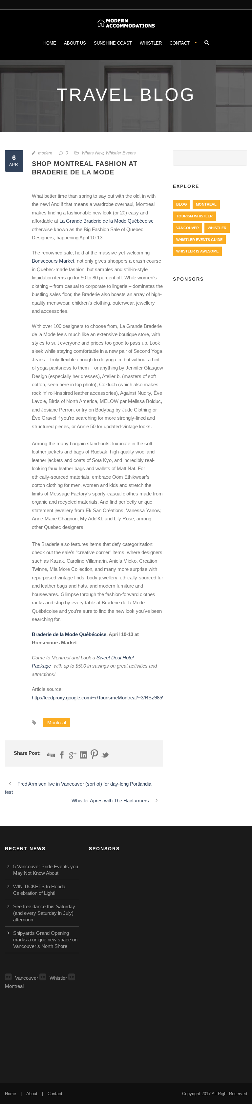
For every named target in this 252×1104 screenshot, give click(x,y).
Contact (180, 43)
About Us (75, 43)
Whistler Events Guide (199, 240)
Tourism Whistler (194, 216)
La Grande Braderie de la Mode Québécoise (106, 221)
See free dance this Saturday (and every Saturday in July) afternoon (44, 913)
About (31, 1093)
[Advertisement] (210, 323)
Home (49, 43)
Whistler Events (121, 153)
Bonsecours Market (53, 261)
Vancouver (187, 228)
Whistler (151, 43)
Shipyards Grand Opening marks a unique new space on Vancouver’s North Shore (45, 939)
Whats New (92, 153)
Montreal (56, 722)
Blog (181, 204)
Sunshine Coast (113, 43)
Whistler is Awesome (197, 251)
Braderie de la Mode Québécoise (69, 634)
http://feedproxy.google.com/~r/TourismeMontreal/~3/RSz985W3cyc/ (105, 697)
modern (45, 153)
